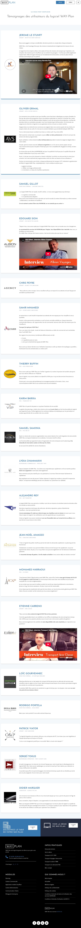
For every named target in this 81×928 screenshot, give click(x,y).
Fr (15, 864)
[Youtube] (46, 923)
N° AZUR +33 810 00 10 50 (16, 856)
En (13, 864)
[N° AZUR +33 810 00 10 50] (7, 857)
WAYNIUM (59, 911)
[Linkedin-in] (42, 923)
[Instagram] (38, 923)
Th (17, 864)
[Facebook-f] (34, 923)
